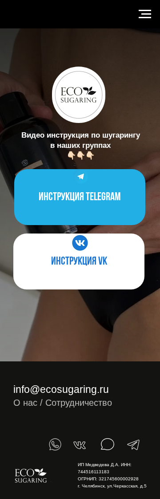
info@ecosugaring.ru (61, 389)
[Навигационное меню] (145, 14)
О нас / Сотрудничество (62, 403)
